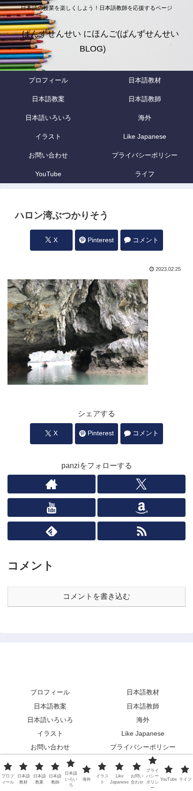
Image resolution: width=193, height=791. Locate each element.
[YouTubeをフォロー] (51, 507)
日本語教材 (142, 692)
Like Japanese (142, 733)
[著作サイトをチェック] (51, 484)
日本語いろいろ (50, 720)
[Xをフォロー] (141, 484)
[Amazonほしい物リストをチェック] (141, 507)
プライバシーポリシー (143, 747)
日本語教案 (50, 706)
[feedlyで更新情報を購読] (51, 531)
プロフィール (50, 692)
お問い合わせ (50, 747)
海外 (142, 720)
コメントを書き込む (96, 596)
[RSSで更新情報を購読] (141, 531)
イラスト (50, 733)
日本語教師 (142, 706)
